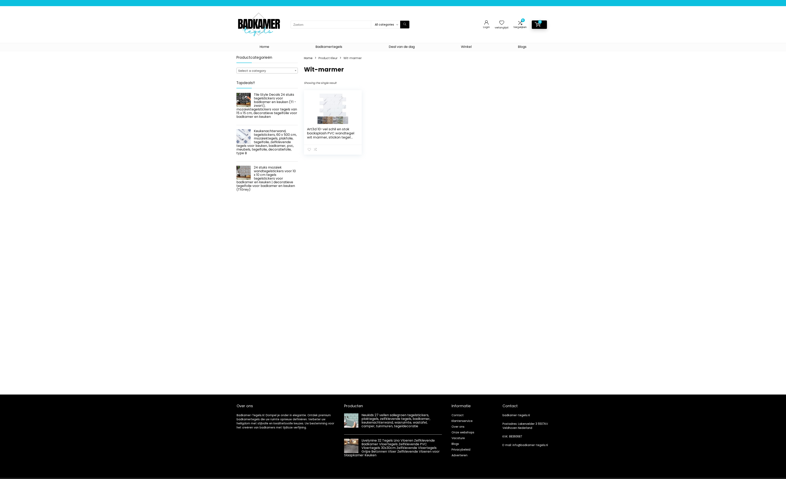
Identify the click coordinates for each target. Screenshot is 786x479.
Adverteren (460, 455)
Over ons (458, 427)
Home (264, 46)
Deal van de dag (402, 46)
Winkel (466, 46)
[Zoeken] (404, 24)
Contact (458, 415)
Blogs (522, 46)
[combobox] (267, 70)
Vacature (458, 438)
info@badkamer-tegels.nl (530, 445)
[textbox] (267, 71)
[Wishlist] (501, 23)
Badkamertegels (328, 46)
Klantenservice (462, 421)
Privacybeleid (461, 450)
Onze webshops (463, 432)
